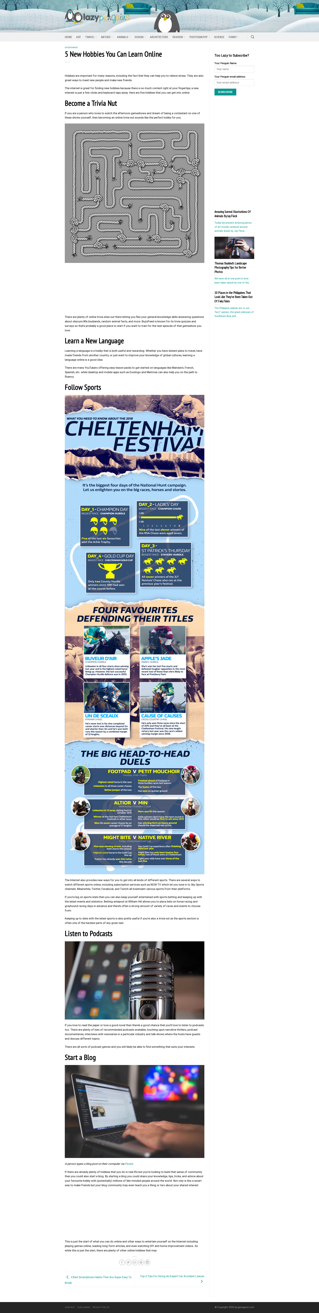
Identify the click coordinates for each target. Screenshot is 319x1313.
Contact (70, 1307)
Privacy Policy (101, 1307)
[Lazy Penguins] (97, 16)
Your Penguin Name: (225, 63)
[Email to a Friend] (135, 1262)
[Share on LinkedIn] (147, 1262)
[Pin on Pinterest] (141, 1262)
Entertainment (71, 47)
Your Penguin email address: (230, 76)
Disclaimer (83, 1307)
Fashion (177, 37)
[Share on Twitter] (128, 1262)
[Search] (252, 37)
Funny (233, 37)
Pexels (129, 1163)
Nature (105, 37)
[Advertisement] (134, 290)
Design (139, 37)
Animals (122, 37)
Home (68, 37)
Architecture (159, 37)
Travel (89, 37)
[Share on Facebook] (122, 1262)
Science (219, 37)
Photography (198, 37)
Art (78, 37)
